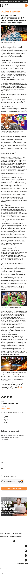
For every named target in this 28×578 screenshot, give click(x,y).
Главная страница (5, 10)
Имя (2, 462)
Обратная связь (4, 536)
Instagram (6, 416)
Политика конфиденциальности (7, 569)
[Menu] (14, 5)
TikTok (5, 420)
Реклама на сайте (17, 533)
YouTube (6, 422)
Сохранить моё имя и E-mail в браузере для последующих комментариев (13, 475)
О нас (1, 533)
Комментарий (4, 439)
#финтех (3, 408)
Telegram (6, 419)
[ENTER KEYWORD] (26, 5)
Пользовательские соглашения (7, 571)
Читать (11, 10)
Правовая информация (16, 536)
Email (2, 468)
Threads (6, 417)
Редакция (7, 533)
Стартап (8, 408)
